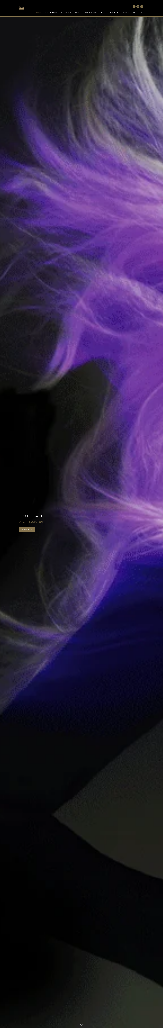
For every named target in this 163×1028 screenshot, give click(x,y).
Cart (141, 12)
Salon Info (51, 12)
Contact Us (129, 12)
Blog (103, 12)
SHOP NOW (27, 529)
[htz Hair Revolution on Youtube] (141, 6)
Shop (77, 12)
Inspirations (90, 12)
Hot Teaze (66, 12)
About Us (115, 12)
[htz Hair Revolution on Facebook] (134, 6)
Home (39, 12)
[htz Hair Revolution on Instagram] (138, 6)
